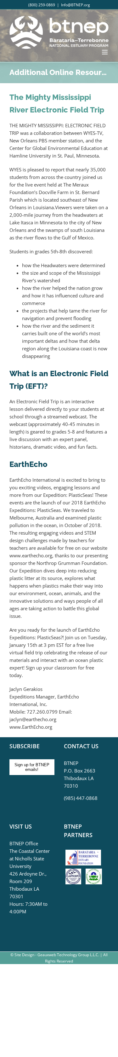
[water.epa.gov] (94, 872)
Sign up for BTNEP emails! (31, 767)
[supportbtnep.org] (84, 852)
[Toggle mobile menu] (105, 52)
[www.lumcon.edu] (74, 872)
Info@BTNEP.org (75, 5)
